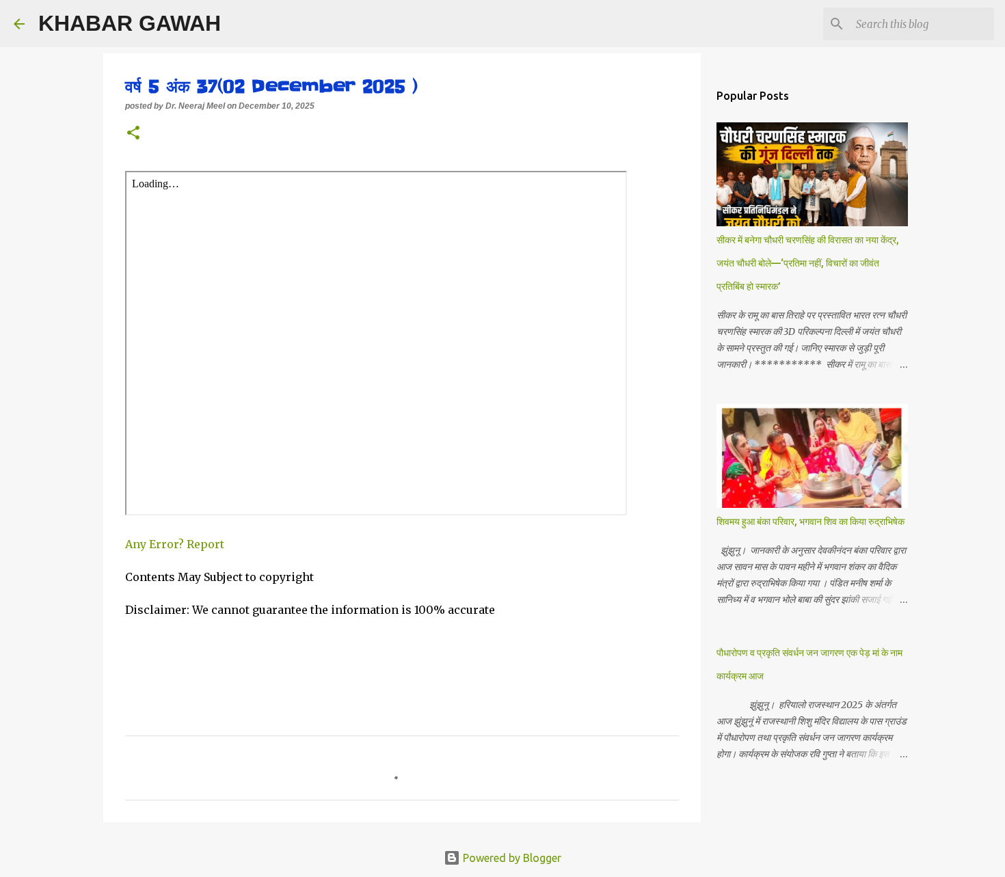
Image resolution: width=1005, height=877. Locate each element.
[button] (133, 134)
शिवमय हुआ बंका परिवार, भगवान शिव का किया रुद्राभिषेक (810, 521)
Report (207, 544)
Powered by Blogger (510, 858)
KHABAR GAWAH (129, 23)
